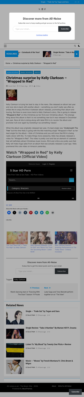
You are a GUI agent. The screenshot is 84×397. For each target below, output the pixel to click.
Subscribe (65, 29)
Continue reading (42, 35)
